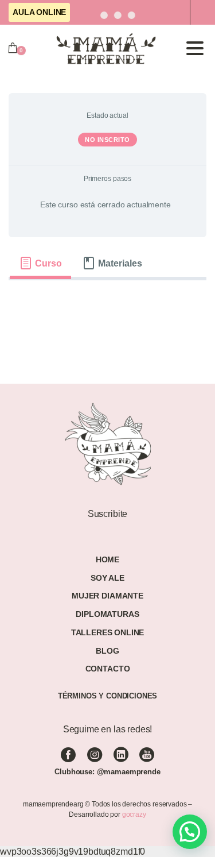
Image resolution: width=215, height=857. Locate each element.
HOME (107, 559)
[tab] (40, 263)
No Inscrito (107, 139)
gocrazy (134, 814)
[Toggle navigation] (194, 48)
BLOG (107, 650)
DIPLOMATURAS (107, 614)
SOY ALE (107, 577)
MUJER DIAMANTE (107, 595)
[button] (190, 831)
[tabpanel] (107, 298)
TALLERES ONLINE (107, 632)
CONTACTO (107, 668)
